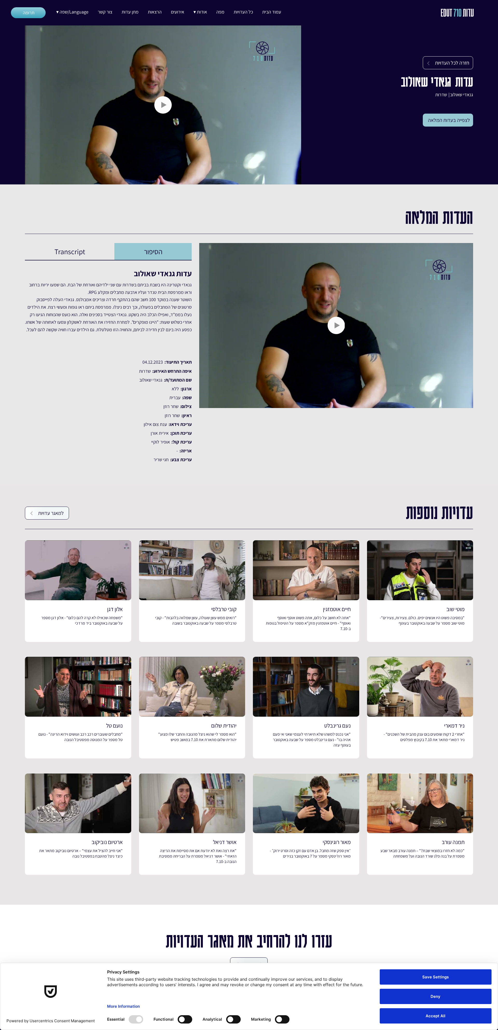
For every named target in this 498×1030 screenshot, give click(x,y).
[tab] (153, 251)
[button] (200, 12)
